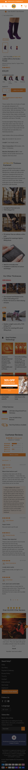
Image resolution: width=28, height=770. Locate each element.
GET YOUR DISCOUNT (9, 387)
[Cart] (25, 6)
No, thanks (9, 390)
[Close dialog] (26, 377)
